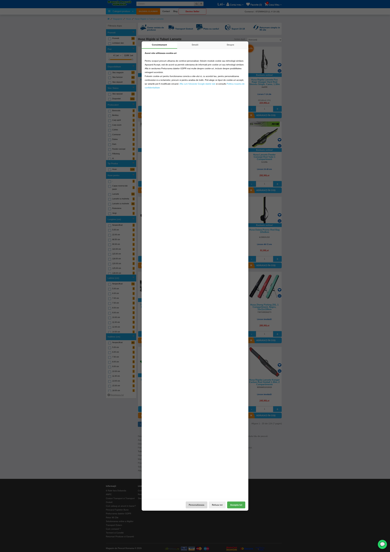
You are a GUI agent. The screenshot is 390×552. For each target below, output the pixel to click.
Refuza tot (217, 505)
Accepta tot (236, 505)
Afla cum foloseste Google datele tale (197, 84)
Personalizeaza (196, 505)
